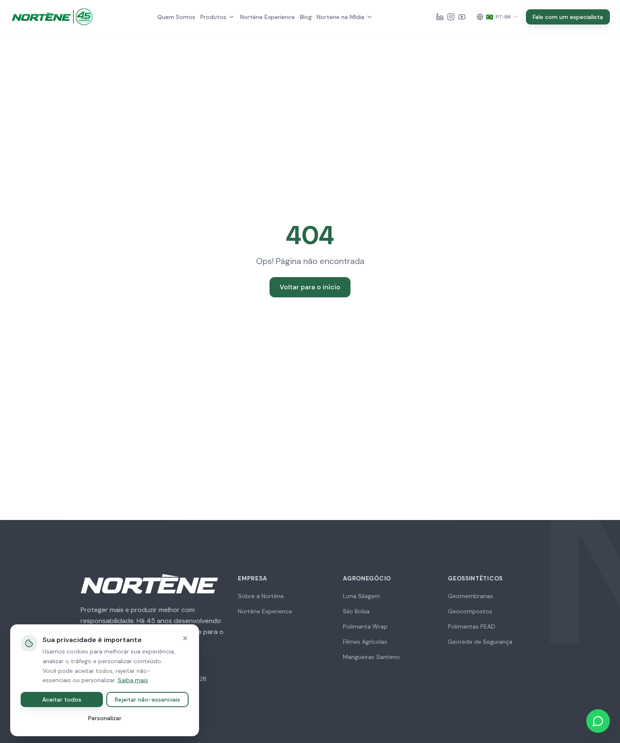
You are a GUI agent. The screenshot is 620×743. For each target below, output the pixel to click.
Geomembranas (470, 596)
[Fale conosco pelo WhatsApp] (598, 721)
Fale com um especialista (568, 17)
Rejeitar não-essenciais (147, 699)
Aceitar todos (61, 699)
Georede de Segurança (480, 641)
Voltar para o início (310, 287)
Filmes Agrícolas (365, 641)
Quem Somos (176, 17)
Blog (306, 17)
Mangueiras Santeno (371, 657)
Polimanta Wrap (365, 626)
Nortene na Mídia (340, 17)
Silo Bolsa (356, 611)
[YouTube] (462, 17)
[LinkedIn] (440, 17)
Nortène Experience (267, 17)
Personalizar (104, 718)
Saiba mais (133, 680)
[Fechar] (185, 638)
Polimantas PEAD (471, 626)
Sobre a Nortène (261, 596)
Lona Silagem (361, 596)
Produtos (213, 17)
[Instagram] (451, 17)
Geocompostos (470, 611)
